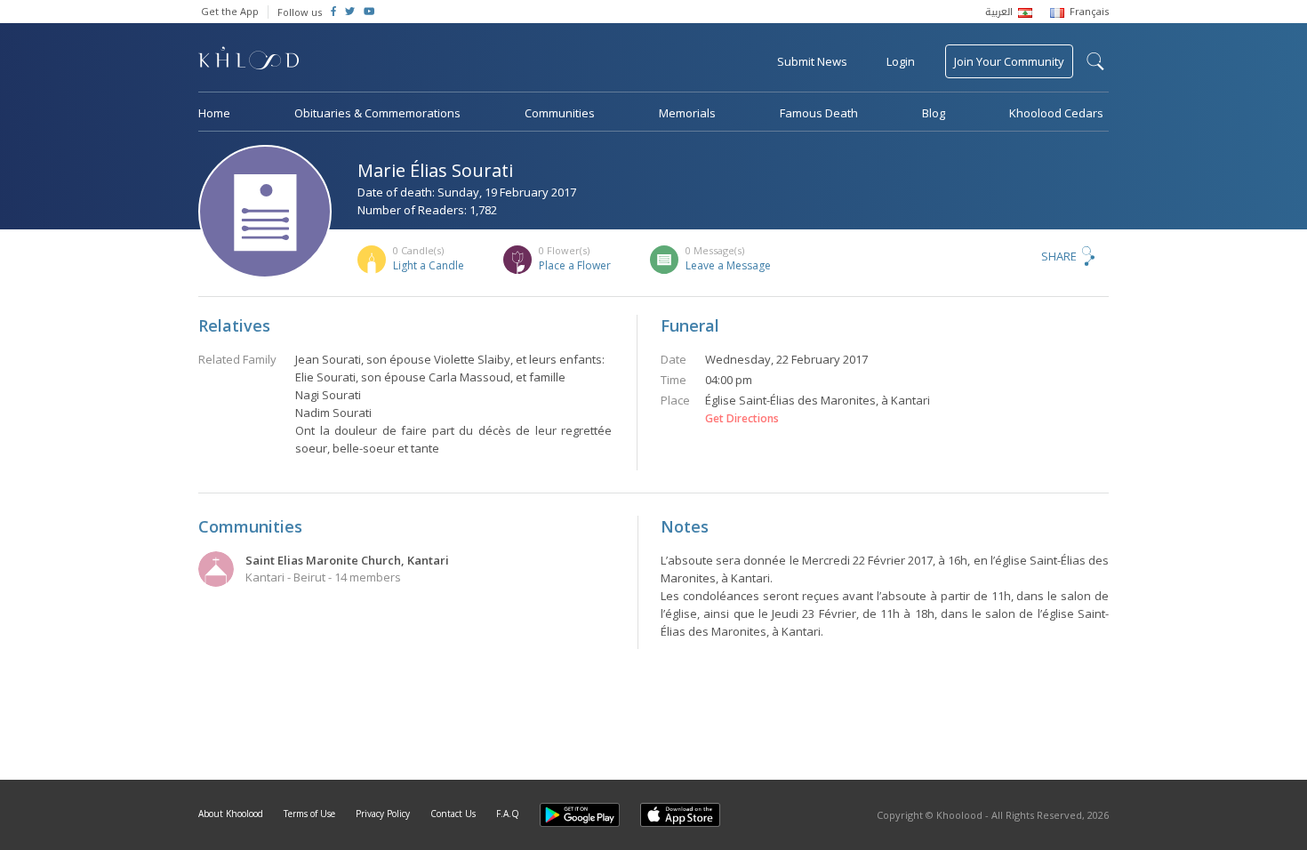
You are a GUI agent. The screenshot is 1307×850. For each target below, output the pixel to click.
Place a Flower (575, 265)
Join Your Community (1009, 61)
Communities (560, 113)
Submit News (812, 61)
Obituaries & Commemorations (377, 113)
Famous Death (819, 113)
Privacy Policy (383, 813)
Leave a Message (728, 265)
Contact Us (453, 813)
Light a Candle (428, 265)
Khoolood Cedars (1056, 113)
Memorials (687, 113)
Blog (933, 113)
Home (214, 113)
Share (1059, 256)
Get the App (230, 11)
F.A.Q (507, 813)
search (1095, 61)
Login (900, 61)
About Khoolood (230, 813)
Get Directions (742, 419)
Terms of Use (309, 813)
